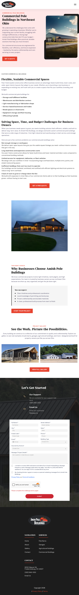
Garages (42, 545)
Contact (27, 552)
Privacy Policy (37, 591)
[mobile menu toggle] (75, 4)
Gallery (27, 548)
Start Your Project (22, 311)
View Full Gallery (39, 369)
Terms (45, 591)
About (27, 545)
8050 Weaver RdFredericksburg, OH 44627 (34, 568)
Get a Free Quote (39, 186)
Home (27, 541)
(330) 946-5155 (35, 403)
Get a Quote (10, 59)
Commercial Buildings (46, 552)
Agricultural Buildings (46, 548)
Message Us (33, 413)
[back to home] (9, 4)
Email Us (28, 576)
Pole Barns (42, 541)
